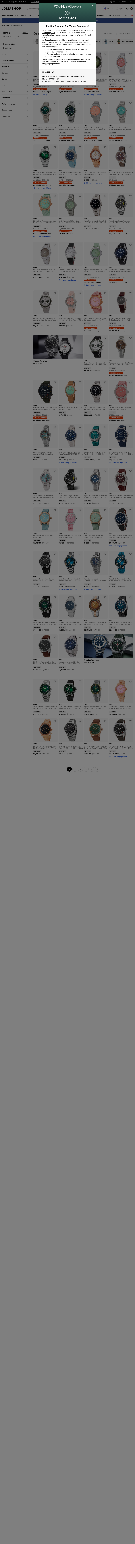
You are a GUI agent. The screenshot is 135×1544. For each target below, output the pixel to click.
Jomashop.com (48, 33)
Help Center (82, 81)
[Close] (92, 6)
